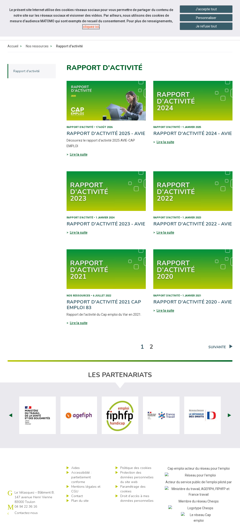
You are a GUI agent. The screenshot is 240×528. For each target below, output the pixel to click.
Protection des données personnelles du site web (137, 477)
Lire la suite (78, 154)
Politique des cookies (135, 468)
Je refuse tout (206, 26)
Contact (77, 496)
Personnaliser (206, 18)
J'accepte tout (206, 9)
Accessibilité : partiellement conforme (81, 477)
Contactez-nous (26, 513)
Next (229, 415)
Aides (75, 468)
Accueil (13, 46)
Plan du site (80, 500)
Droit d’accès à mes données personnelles (137, 498)
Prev (10, 415)
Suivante (217, 347)
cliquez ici (91, 27)
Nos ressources (37, 46)
